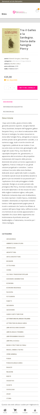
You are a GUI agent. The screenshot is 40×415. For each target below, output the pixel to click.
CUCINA (8, 270)
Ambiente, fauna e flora (14, 243)
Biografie (9, 261)
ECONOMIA (9, 283)
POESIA (8, 358)
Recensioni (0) (8, 112)
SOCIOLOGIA (10, 389)
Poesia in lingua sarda (14, 363)
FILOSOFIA (9, 292)
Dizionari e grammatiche (15, 279)
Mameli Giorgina (14, 58)
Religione (9, 372)
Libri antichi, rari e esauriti (15, 328)
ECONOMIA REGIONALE (13, 288)
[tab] (20, 101)
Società (9, 385)
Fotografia (10, 296)
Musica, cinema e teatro (14, 350)
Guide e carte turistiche (14, 314)
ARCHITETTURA (11, 252)
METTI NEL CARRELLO (27, 88)
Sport (8, 394)
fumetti (9, 301)
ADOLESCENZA (11, 239)
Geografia (10, 305)
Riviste (8, 376)
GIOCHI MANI (10, 310)
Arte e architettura (13, 257)
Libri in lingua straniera (14, 332)
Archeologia (11, 248)
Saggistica (10, 381)
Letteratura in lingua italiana (21, 61)
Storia (8, 398)
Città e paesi (10, 265)
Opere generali (11, 354)
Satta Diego (25, 58)
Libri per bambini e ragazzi (15, 336)
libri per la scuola (12, 341)
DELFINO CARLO (15, 64)
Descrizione (8, 102)
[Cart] (37, 10)
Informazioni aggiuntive (13, 107)
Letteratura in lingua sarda (16, 323)
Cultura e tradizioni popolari (17, 274)
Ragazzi (9, 367)
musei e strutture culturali (16, 345)
